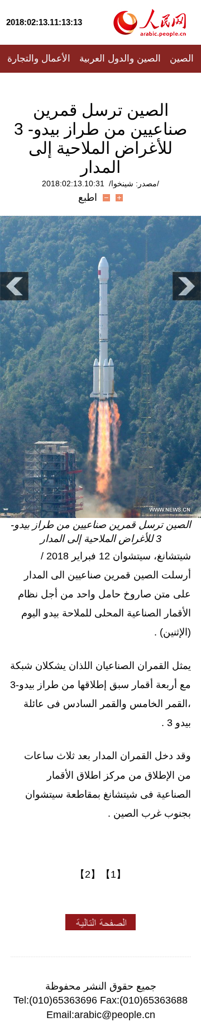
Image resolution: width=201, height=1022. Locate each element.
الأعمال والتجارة (38, 58)
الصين (182, 58)
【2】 (87, 874)
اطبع (87, 197)
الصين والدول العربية (120, 58)
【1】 (113, 874)
